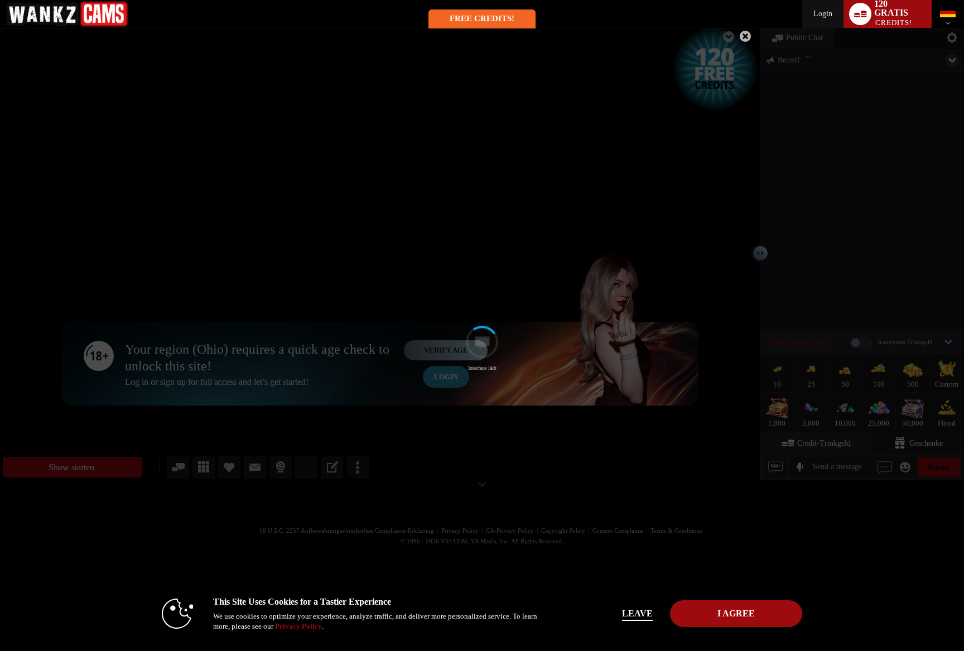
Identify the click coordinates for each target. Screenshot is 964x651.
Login (822, 13)
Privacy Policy (298, 626)
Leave (637, 613)
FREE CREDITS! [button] (482, 18)
